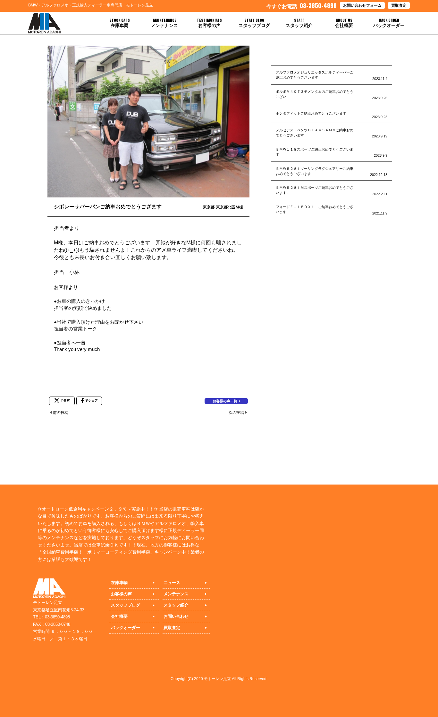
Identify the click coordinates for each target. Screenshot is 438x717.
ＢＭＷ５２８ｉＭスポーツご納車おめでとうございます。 (314, 190)
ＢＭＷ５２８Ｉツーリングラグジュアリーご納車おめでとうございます (314, 171)
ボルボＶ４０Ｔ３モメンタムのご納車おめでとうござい (314, 94)
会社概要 (119, 616)
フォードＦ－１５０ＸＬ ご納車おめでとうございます (314, 209)
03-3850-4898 (301, 5)
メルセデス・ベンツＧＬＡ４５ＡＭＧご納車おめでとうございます (314, 132)
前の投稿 (60, 412)
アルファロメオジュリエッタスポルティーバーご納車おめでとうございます (314, 74)
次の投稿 (236, 412)
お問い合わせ (176, 616)
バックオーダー (125, 627)
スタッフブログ (125, 605)
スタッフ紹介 (176, 605)
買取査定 (399, 5)
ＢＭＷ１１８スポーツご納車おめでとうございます (314, 151)
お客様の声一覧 (225, 401)
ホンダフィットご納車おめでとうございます (311, 113)
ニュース (172, 582)
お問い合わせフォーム (362, 5)
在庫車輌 (119, 582)
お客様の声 (121, 593)
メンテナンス (176, 593)
